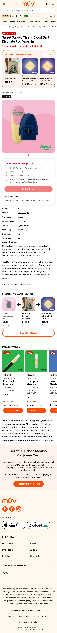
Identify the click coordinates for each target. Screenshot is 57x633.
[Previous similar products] (45, 55)
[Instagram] (19, 509)
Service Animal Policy (28, 622)
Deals (4, 22)
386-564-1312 (16, 172)
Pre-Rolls (21, 22)
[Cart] (53, 4)
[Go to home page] (28, 500)
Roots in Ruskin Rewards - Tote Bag (27, 316)
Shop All (34, 556)
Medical (52, 16)
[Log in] (47, 4)
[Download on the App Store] (13, 525)
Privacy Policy (41, 610)
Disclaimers (15, 610)
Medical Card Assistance (29, 483)
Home (4, 27)
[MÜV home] (28, 3)
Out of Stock (28, 189)
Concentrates (50, 22)
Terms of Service (41, 616)
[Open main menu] (3, 3)
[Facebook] (12, 509)
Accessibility (27, 610)
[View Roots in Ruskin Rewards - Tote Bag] (28, 304)
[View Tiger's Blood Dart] (9, 304)
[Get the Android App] (38, 525)
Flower (12, 22)
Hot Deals (7, 543)
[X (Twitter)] (5, 509)
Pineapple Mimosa (9, 382)
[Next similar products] (50, 55)
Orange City (13, 27)
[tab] (28, 155)
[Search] (52, 10)
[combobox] (27, 10)
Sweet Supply (24, 212)
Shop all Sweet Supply (12, 92)
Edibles (38, 22)
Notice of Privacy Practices (20, 616)
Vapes (30, 22)
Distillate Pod (23, 221)
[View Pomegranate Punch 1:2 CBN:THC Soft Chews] (48, 304)
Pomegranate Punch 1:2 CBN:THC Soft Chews (47, 316)
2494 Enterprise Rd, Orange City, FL (25, 168)
